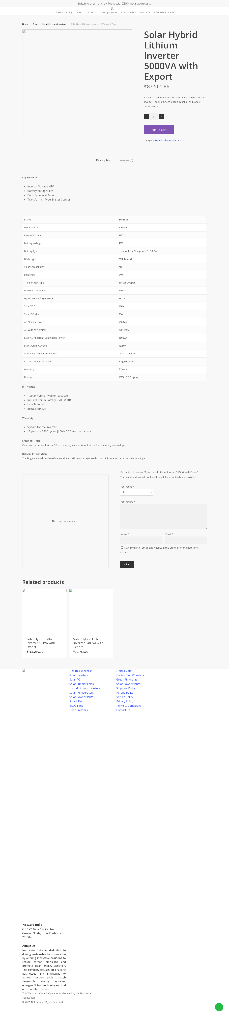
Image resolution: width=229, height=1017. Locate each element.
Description (103, 160)
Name (124, 534)
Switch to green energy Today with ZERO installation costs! (114, 3)
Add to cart (159, 130)
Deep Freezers (78, 710)
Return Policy (124, 697)
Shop (35, 24)
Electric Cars (124, 671)
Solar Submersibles (81, 684)
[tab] (104, 160)
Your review (127, 501)
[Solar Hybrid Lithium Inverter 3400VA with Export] (91, 611)
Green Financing (126, 679)
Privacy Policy (124, 701)
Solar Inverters (78, 675)
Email (169, 534)
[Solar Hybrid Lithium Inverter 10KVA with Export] (44, 611)
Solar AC (74, 679)
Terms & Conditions (128, 706)
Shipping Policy (125, 688)
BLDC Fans (76, 706)
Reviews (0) (126, 160)
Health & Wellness (80, 671)
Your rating (127, 486)
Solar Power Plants (81, 697)
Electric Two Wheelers (130, 675)
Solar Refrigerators (81, 692)
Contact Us (123, 710)
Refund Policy (124, 692)
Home (25, 24)
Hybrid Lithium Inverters (54, 24)
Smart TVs (75, 701)
